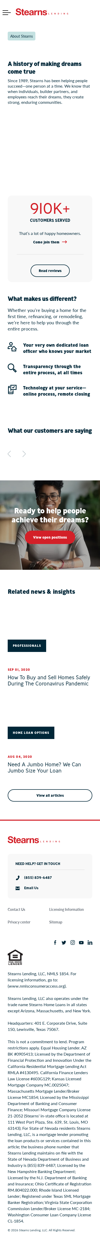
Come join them (46, 242)
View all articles (50, 795)
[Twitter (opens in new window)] (64, 942)
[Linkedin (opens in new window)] (90, 942)
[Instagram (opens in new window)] (72, 942)
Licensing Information (66, 909)
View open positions (50, 537)
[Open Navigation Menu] (7, 12)
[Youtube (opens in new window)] (81, 942)
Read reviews (50, 270)
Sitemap (55, 921)
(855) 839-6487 (38, 878)
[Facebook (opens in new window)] (55, 942)
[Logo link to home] (42, 12)
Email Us (31, 888)
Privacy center (19, 921)
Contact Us (16, 909)
